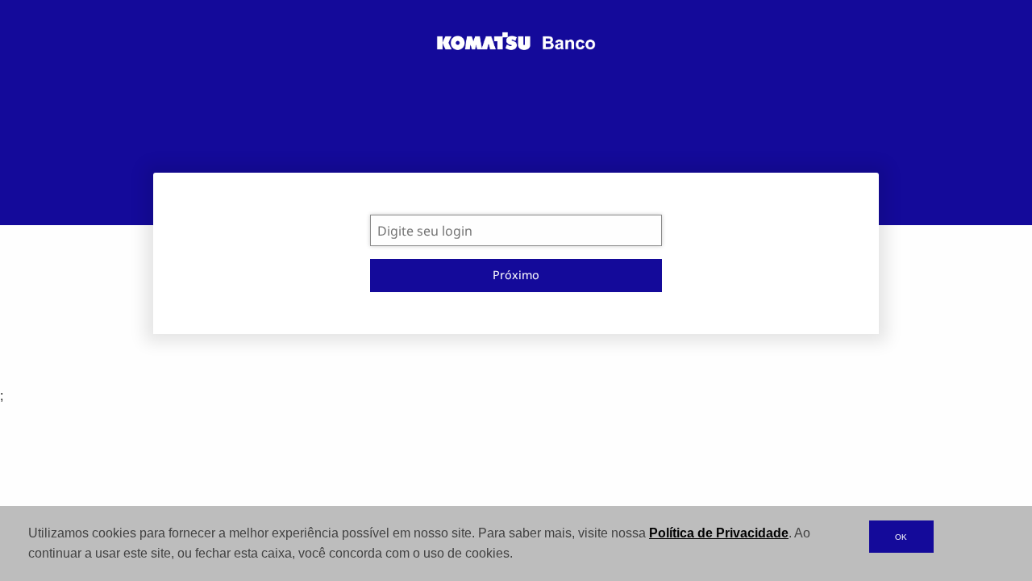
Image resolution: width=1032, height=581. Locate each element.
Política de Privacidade (719, 533)
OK (901, 537)
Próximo (516, 274)
